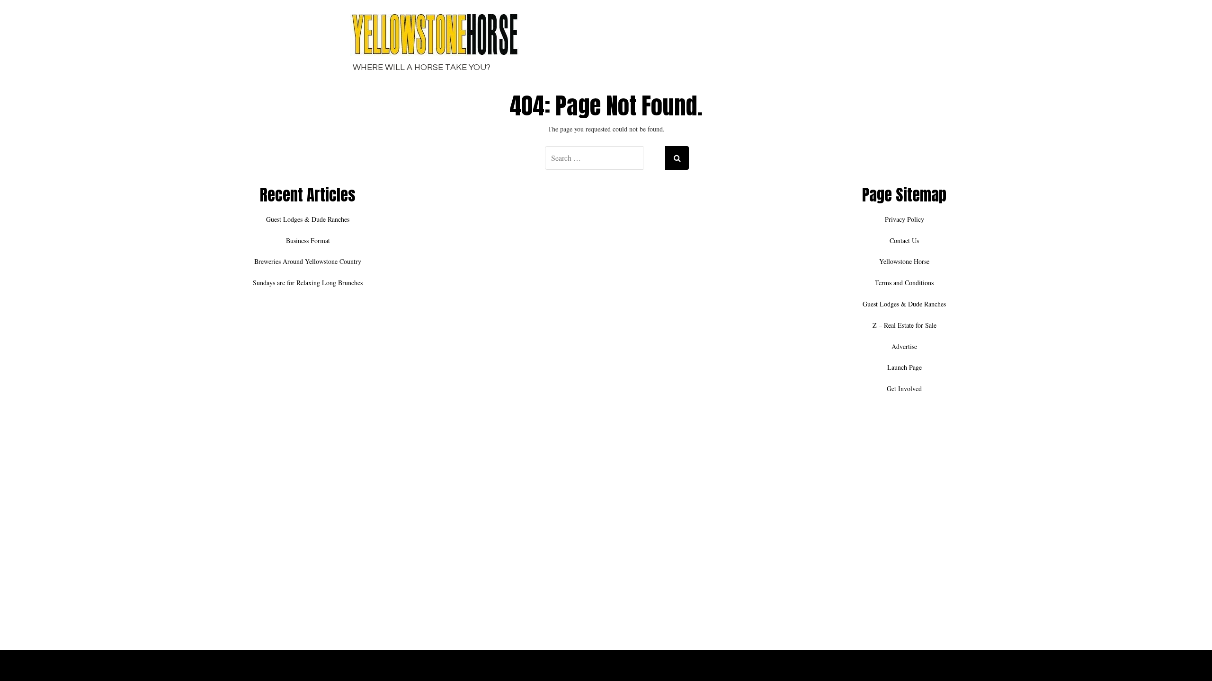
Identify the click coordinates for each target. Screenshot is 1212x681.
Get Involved (904, 388)
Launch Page (904, 367)
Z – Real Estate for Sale (904, 325)
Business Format (308, 240)
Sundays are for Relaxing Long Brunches (308, 282)
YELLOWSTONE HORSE (909, 667)
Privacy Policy (904, 219)
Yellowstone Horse (904, 261)
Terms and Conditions (904, 282)
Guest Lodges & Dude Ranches (307, 219)
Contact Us (904, 240)
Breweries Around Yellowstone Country (307, 261)
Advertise (904, 346)
